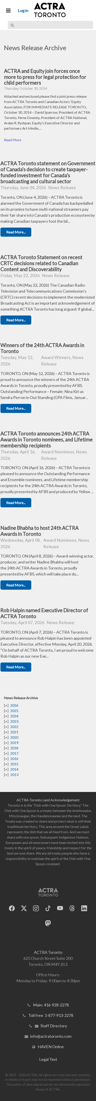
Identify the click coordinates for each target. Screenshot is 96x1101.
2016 (14, 758)
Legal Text (48, 1059)
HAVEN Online (51, 1046)
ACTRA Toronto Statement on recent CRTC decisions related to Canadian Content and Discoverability (41, 263)
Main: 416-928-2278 (51, 1004)
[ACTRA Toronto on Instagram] (36, 908)
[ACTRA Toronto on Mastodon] (48, 923)
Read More (12, 140)
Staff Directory (53, 1025)
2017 (14, 753)
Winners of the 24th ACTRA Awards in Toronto (42, 348)
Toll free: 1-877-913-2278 (50, 1015)
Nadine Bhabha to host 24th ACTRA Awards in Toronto (39, 531)
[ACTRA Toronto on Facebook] (12, 908)
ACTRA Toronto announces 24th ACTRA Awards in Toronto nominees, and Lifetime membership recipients (46, 439)
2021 (14, 732)
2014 (14, 769)
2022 (14, 726)
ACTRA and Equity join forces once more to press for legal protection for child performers (45, 77)
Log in (23, 10)
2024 (14, 716)
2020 (14, 737)
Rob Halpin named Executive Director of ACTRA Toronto (44, 613)
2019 (14, 742)
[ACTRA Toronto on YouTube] (60, 908)
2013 (14, 774)
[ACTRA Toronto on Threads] (72, 908)
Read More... (15, 232)
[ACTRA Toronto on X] (24, 908)
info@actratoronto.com (50, 1036)
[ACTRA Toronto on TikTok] (48, 908)
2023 (14, 721)
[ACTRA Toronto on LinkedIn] (84, 908)
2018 (14, 748)
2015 (14, 764)
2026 (14, 705)
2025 (14, 710)
